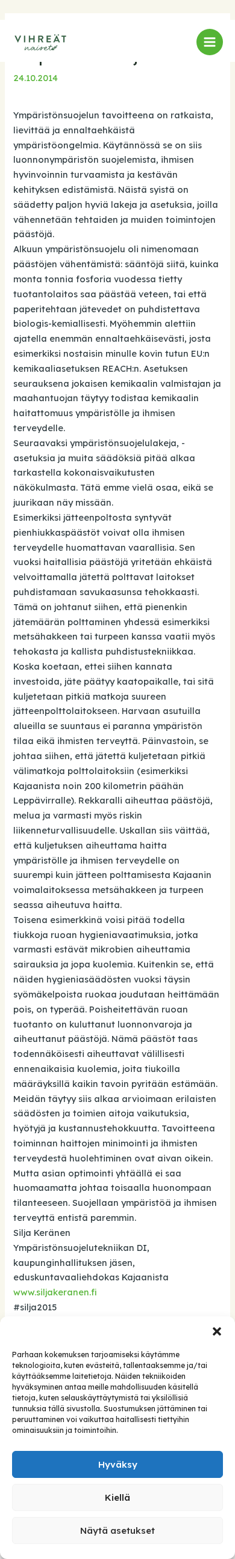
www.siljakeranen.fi (55, 1292)
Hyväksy (117, 1464)
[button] (217, 1331)
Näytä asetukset (117, 1530)
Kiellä (117, 1497)
